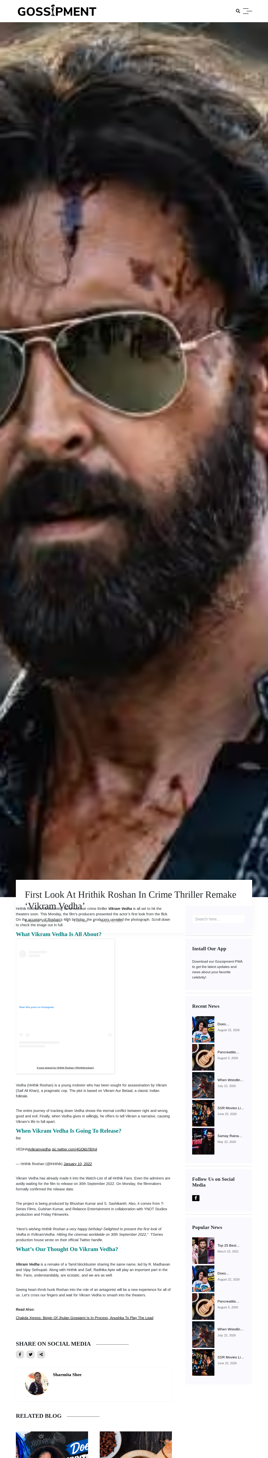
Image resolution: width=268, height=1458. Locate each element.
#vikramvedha (39, 1149)
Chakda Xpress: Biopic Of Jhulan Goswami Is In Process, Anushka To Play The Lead (84, 1318)
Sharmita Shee (67, 1374)
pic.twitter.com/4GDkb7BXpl (74, 1149)
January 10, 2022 (78, 1164)
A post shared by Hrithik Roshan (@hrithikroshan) (65, 1067)
